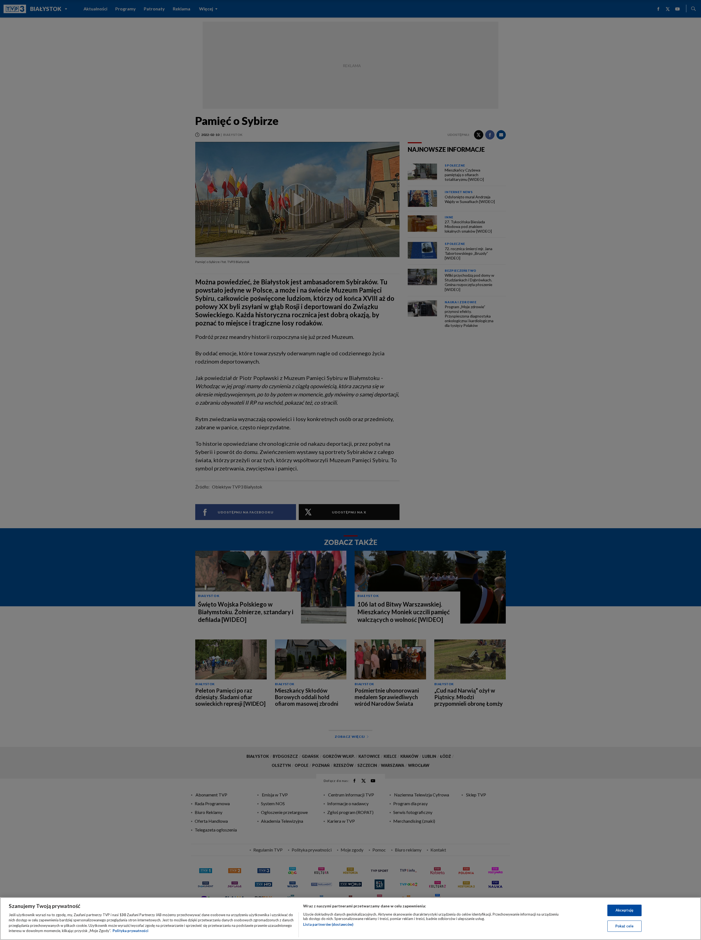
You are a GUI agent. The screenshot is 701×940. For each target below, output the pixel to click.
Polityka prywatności (130, 930)
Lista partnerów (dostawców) (328, 924)
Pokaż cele (624, 926)
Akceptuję (624, 910)
